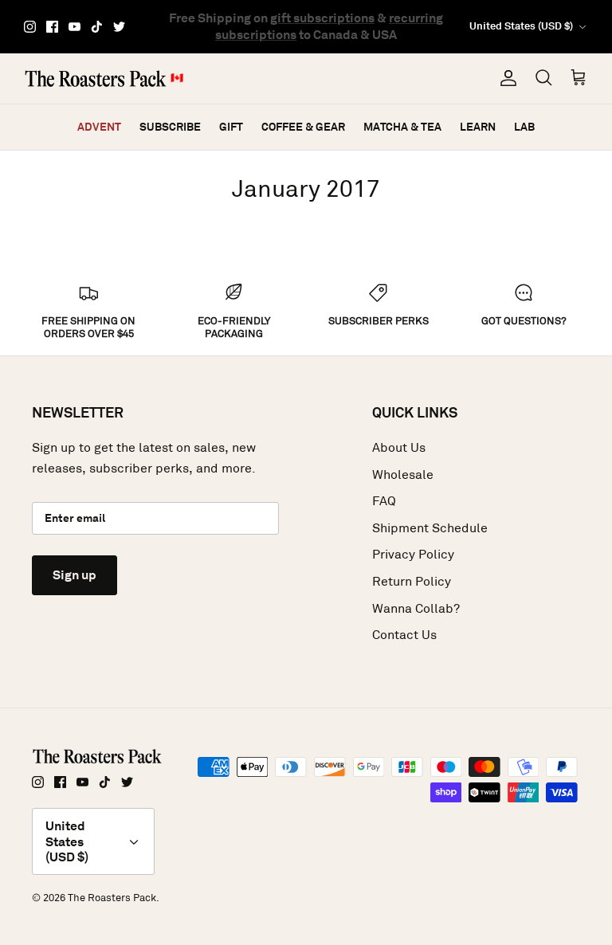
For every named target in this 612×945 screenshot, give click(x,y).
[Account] (505, 78)
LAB (524, 127)
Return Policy (411, 581)
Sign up (74, 575)
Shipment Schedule (430, 527)
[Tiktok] (97, 27)
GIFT (231, 127)
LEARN (478, 127)
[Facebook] (52, 27)
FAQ (384, 500)
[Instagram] (30, 27)
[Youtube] (74, 27)
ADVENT (99, 127)
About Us (399, 447)
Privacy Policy (413, 554)
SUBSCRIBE (170, 127)
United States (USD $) (521, 26)
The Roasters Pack (112, 897)
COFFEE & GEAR (303, 127)
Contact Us (404, 634)
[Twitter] (119, 27)
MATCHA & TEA (402, 127)
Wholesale (403, 474)
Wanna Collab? (416, 608)
